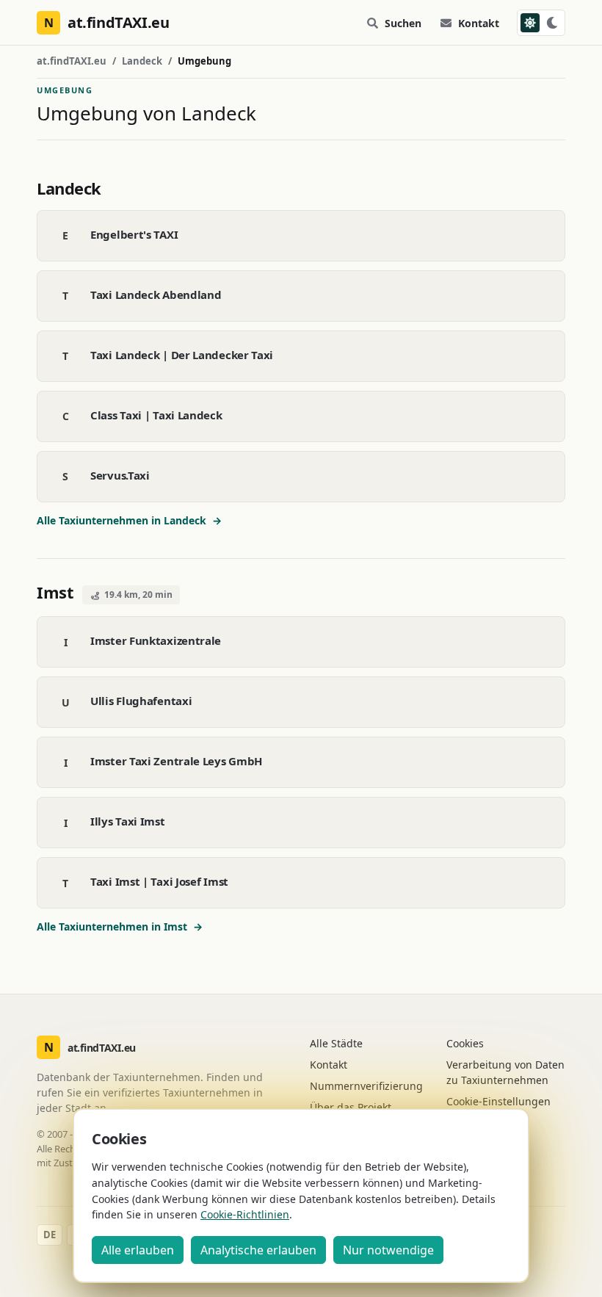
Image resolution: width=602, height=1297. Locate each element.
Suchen (403, 23)
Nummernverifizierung (366, 1086)
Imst (55, 592)
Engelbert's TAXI (134, 234)
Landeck (142, 61)
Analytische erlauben (258, 1250)
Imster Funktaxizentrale (155, 640)
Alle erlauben (137, 1250)
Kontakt (478, 23)
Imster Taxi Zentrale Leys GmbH (176, 761)
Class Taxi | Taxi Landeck (156, 415)
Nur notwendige (388, 1250)
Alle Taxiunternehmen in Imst (120, 926)
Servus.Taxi (120, 475)
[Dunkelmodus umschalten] (541, 23)
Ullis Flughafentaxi (141, 700)
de (49, 1234)
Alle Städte (336, 1043)
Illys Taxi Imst (127, 821)
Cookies (465, 1043)
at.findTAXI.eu (71, 61)
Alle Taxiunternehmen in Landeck (129, 520)
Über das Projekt (350, 1107)
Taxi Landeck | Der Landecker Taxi (181, 354)
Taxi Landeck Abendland (155, 294)
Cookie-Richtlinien (244, 1214)
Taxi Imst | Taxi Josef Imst (159, 881)
